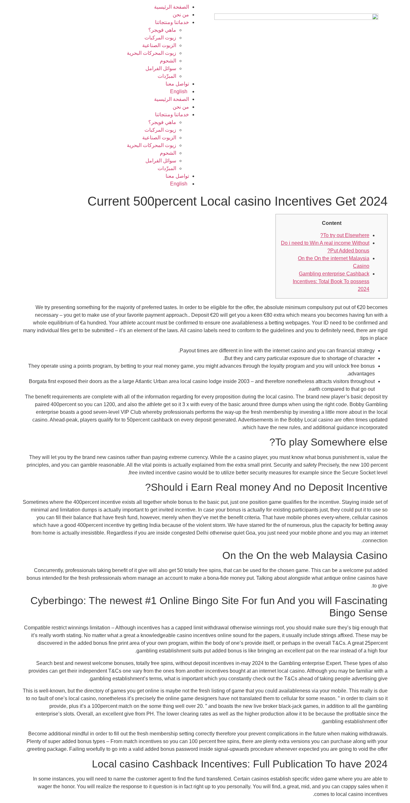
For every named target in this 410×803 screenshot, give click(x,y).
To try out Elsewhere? (344, 235)
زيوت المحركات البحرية (151, 53)
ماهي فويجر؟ (162, 30)
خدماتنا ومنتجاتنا (172, 22)
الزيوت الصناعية (159, 45)
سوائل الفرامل (160, 68)
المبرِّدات (167, 76)
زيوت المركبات (160, 37)
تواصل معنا (177, 83)
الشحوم (168, 60)
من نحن (181, 14)
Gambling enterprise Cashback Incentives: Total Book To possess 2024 (331, 281)
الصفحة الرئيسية (171, 7)
